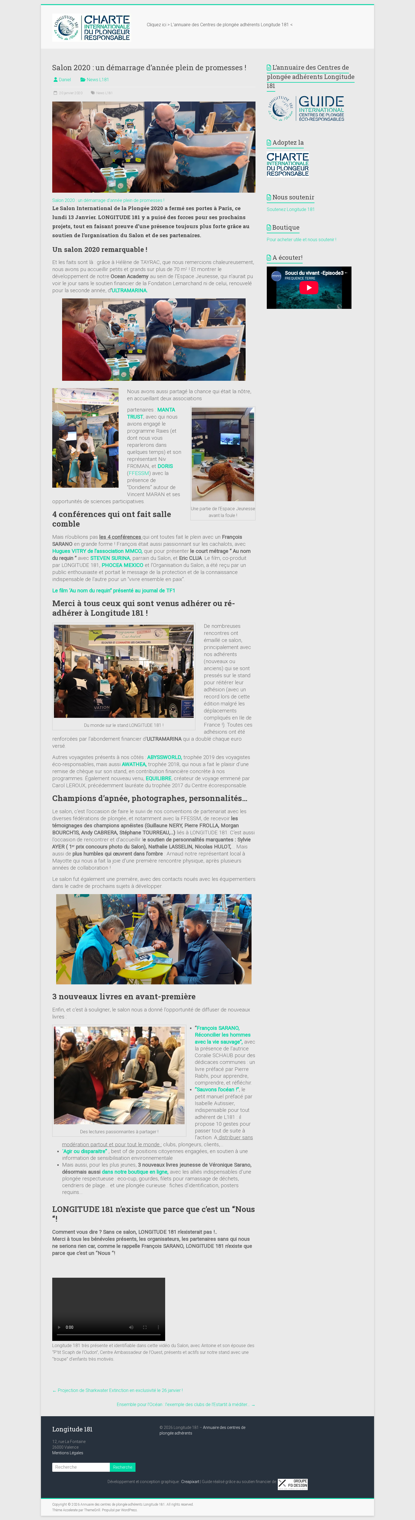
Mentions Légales (67, 1453)
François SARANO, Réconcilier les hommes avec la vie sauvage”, (223, 1035)
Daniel (65, 79)
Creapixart (190, 1481)
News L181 (98, 79)
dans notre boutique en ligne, (136, 1172)
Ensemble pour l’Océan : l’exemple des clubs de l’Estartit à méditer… (186, 1404)
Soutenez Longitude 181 (291, 209)
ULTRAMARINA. (130, 290)
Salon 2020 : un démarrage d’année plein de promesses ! (108, 200)
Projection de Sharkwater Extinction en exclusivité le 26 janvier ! (117, 1390)
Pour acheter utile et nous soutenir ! (301, 239)
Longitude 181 (72, 1429)
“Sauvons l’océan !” (217, 1089)
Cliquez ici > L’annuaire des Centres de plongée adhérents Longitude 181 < (220, 24)
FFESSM (139, 473)
